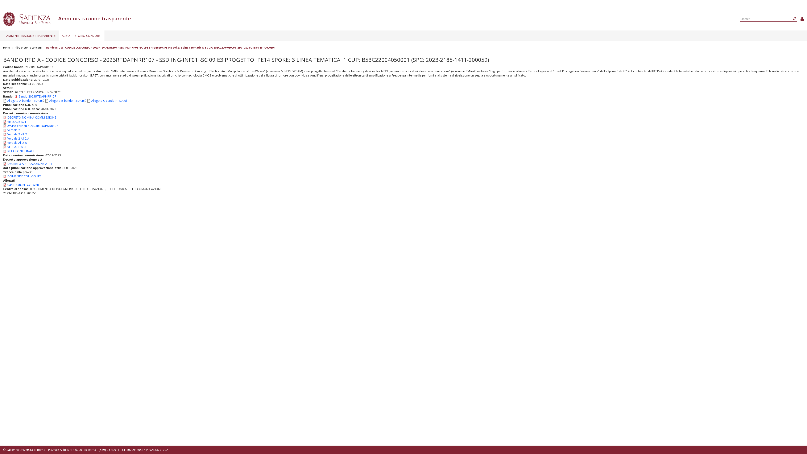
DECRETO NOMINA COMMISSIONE (31, 117)
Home (7, 47)
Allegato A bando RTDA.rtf (25, 101)
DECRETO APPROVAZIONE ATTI (29, 164)
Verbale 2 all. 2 (17, 134)
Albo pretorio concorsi (81, 36)
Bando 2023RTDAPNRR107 (37, 96)
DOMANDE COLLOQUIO (24, 176)
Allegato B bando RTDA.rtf (67, 101)
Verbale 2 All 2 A (18, 138)
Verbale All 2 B (17, 143)
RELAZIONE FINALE (20, 151)
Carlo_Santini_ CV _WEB (23, 185)
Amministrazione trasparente (30, 36)
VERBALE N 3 (16, 147)
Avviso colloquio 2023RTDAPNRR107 (32, 126)
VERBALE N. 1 (16, 122)
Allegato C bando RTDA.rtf (109, 101)
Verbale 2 (13, 130)
